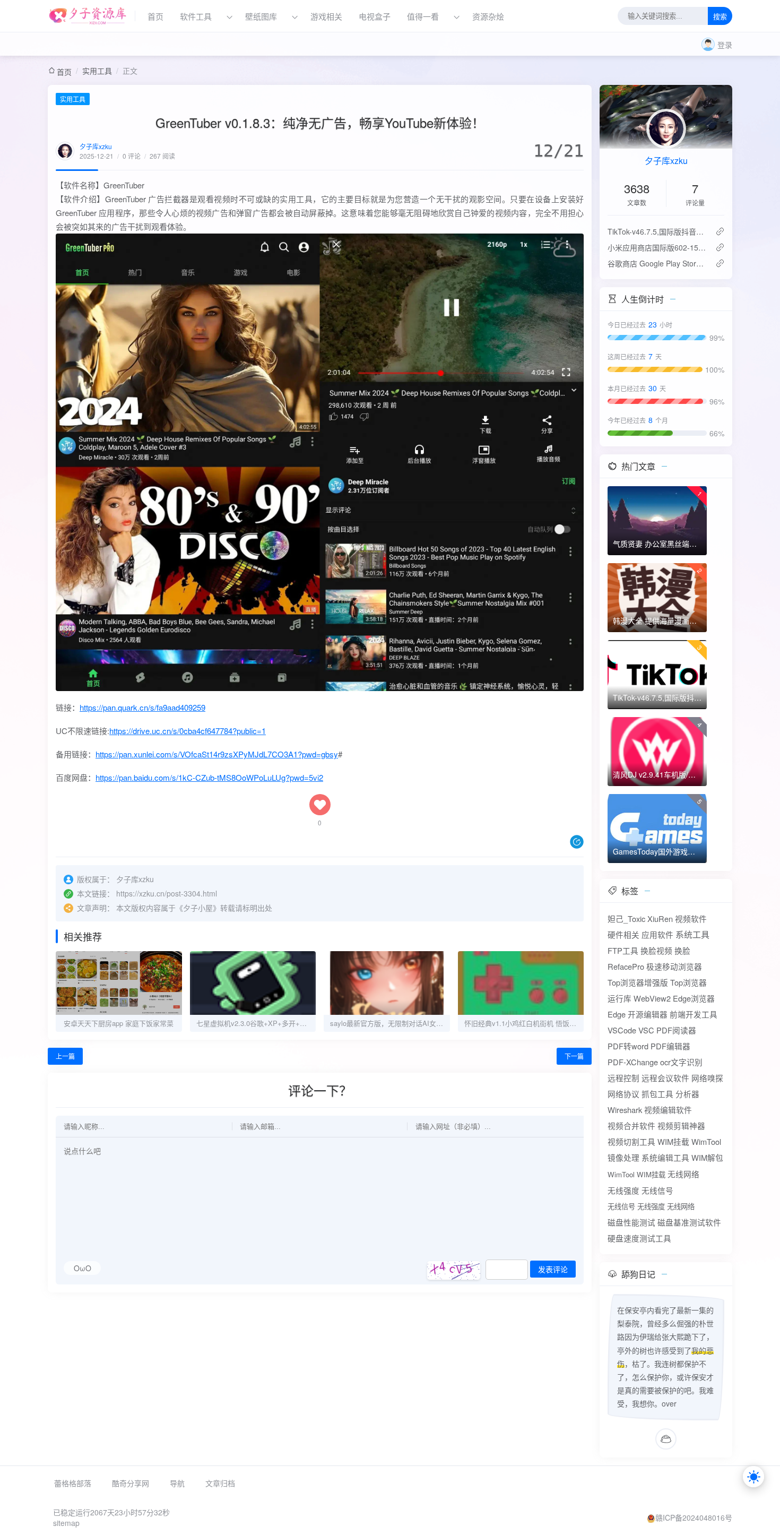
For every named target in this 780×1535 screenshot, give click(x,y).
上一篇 (65, 1055)
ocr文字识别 (681, 1061)
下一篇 (574, 1055)
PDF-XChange (633, 1061)
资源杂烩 (488, 16)
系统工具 (692, 934)
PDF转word (628, 1045)
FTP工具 (623, 950)
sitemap (66, 1522)
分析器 (687, 1093)
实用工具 (97, 70)
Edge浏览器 (694, 998)
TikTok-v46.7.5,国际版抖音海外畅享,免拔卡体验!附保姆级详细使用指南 (657, 231)
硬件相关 (623, 934)
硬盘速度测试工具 (639, 1238)
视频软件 (691, 918)
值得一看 (423, 16)
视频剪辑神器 (681, 1125)
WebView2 (652, 998)
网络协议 (623, 1093)
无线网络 (683, 1173)
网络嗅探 (707, 1077)
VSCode (622, 1030)
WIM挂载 (673, 1141)
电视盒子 (375, 16)
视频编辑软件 (668, 1109)
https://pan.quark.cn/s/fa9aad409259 (142, 707)
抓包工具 (657, 1093)
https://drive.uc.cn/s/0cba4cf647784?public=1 (187, 730)
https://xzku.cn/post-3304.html (166, 893)
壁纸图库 (261, 16)
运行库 (619, 998)
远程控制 (623, 1077)
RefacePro (626, 966)
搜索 (720, 17)
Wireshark (625, 1109)
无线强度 (623, 1190)
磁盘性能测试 (631, 1222)
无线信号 (657, 1190)
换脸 (682, 950)
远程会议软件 (665, 1077)
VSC (646, 1030)
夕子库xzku (96, 146)
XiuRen (660, 918)
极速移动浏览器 (674, 966)
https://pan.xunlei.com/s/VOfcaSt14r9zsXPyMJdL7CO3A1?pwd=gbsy (217, 754)
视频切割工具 (631, 1141)
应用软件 (657, 934)
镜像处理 (623, 1157)
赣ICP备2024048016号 (693, 1517)
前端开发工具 (693, 1014)
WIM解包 (707, 1157)
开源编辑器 (648, 1014)
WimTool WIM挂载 (636, 1174)
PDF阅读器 (676, 1030)
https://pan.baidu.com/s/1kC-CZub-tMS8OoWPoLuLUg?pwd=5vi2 (209, 777)
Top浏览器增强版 (638, 982)
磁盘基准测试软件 (689, 1222)
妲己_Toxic (626, 918)
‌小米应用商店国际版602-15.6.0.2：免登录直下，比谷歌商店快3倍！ (657, 247)
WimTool (706, 1141)
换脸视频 (656, 950)
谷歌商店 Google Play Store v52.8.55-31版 (657, 263)
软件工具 (196, 16)
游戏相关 (326, 16)
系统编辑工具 (665, 1157)
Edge (617, 1014)
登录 (724, 44)
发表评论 (553, 1269)
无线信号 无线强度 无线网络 (651, 1206)
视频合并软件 (631, 1125)
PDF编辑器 (670, 1045)
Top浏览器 (688, 982)
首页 (155, 16)
